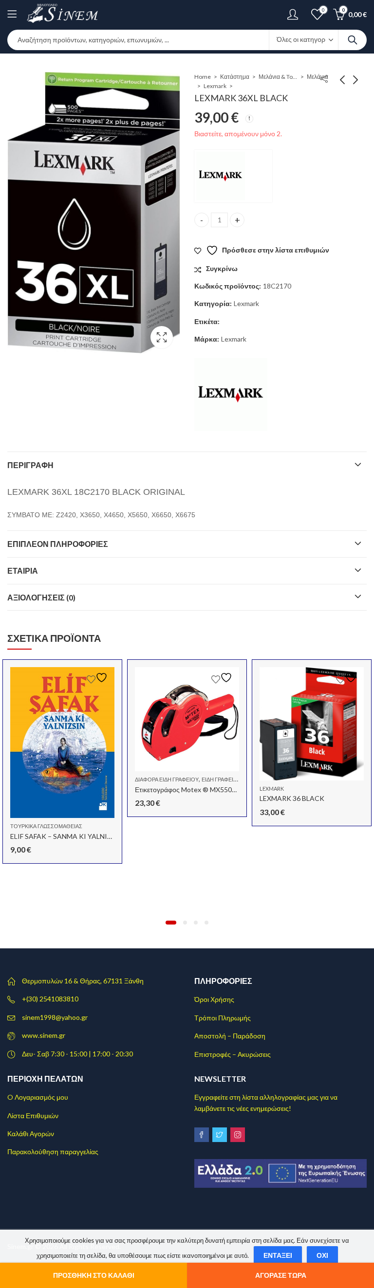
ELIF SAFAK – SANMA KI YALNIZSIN (66, 836)
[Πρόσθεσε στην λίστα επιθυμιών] (98, 677)
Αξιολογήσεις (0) (41, 597)
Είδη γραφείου (221, 779)
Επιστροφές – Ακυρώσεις (232, 1054)
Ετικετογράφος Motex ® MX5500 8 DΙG (195, 789)
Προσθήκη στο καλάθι (93, 1275)
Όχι (322, 1255)
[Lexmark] (233, 176)
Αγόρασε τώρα (280, 1275)
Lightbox (161, 337)
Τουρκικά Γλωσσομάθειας (46, 826)
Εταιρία (22, 570)
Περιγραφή (30, 465)
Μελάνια (317, 76)
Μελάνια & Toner (278, 76)
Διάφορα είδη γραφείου (167, 779)
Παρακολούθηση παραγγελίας (52, 1151)
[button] (171, 922)
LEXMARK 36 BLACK (292, 798)
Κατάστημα (234, 76)
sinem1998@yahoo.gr (55, 1017)
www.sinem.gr (43, 1035)
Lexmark (215, 86)
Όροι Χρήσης (214, 999)
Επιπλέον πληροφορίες (57, 543)
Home (202, 76)
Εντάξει (277, 1255)
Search (352, 40)
